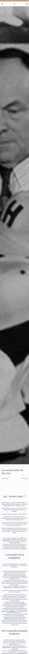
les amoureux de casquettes (14, 610)
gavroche (23, 548)
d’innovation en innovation (18, 575)
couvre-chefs (5, 539)
